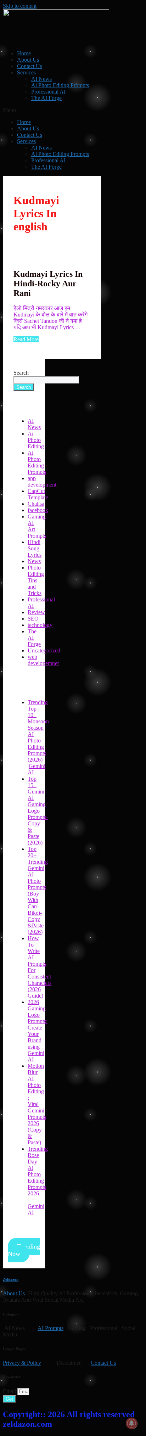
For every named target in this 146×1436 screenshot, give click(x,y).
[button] (73, 110)
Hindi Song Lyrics (34, 548)
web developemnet (43, 660)
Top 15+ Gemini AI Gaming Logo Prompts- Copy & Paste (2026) (38, 811)
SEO (33, 619)
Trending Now (24, 1250)
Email (10, 1391)
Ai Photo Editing (36, 440)
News (34, 561)
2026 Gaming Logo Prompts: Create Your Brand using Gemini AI (37, 1030)
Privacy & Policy (22, 1363)
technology (40, 625)
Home (24, 53)
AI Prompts (50, 1328)
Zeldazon (10, 1279)
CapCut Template (38, 494)
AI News (41, 79)
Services (26, 72)
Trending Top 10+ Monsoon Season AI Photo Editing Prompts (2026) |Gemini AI (38, 737)
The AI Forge (46, 98)
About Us (28, 60)
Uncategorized (44, 650)
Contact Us (29, 66)
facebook (38, 510)
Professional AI (48, 92)
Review (36, 612)
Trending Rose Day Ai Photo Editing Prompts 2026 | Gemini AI (38, 1181)
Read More (26, 339)
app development (42, 481)
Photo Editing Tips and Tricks (36, 580)
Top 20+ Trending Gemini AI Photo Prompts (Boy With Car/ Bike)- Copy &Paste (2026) (38, 890)
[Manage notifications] (131, 1423)
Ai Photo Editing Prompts (60, 85)
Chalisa (36, 504)
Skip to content (19, 6)
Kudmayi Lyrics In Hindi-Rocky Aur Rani (48, 283)
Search (21, 373)
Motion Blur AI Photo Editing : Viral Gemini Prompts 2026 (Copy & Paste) (37, 1104)
